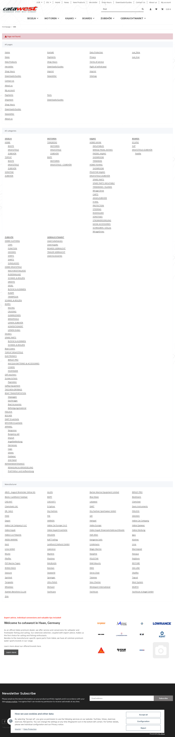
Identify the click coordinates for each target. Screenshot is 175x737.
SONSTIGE (9, 172)
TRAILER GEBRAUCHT (56, 252)
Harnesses (12, 445)
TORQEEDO (52, 142)
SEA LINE (136, 568)
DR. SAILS (9, 511)
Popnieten (12, 382)
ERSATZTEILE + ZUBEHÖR (61, 164)
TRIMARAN (97, 161)
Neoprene (12, 430)
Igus (134, 535)
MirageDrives (98, 231)
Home (57, 2)
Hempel (93, 520)
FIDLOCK (8, 411)
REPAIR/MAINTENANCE (14, 463)
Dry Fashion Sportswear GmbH (103, 511)
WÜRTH (135, 587)
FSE (48, 516)
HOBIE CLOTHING (12, 241)
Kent (7, 544)
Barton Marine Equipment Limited (104, 492)
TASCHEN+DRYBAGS (13, 389)
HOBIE (7, 142)
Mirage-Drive (98, 190)
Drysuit (11, 437)
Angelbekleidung (15, 441)
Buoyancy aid (13, 434)
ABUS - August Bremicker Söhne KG (20, 492)
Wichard (50, 587)
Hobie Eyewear (138, 525)
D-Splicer (51, 506)
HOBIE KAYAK (95, 142)
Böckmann (136, 497)
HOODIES (12, 252)
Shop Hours (107, 2)
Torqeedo (9, 582)
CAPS (10, 244)
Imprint (18, 729)
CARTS (95, 194)
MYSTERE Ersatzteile (13, 423)
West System (137, 582)
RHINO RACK (10, 568)
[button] (150, 9)
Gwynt (7, 520)
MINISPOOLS (13, 319)
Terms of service (97, 62)
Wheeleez (9, 587)
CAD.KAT (8, 501)
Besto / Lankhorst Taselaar (16, 497)
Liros (134, 544)
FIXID (7, 516)
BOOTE (11, 146)
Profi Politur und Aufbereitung (21, 471)
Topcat (135, 577)
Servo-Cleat (94, 572)
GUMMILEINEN (14, 315)
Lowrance (51, 549)
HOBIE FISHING (96, 164)
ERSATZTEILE (13, 150)
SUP (133, 146)
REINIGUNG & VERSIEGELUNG (20, 467)
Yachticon (94, 591)
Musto (7, 553)
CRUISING (12, 311)
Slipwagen (12, 397)
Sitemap (93, 76)
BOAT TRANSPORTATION (15, 393)
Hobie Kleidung (138, 530)
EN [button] (47, 2)
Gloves (11, 452)
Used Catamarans (55, 241)
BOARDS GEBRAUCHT (56, 248)
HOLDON (51, 535)
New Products (79, 2)
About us (153, 2)
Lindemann (94, 544)
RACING (11, 308)
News (66, 2)
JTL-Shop (161, 734)
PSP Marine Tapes (12, 563)
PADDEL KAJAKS (99, 153)
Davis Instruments (140, 506)
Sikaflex (135, 572)
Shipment (9, 99)
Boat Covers (10, 348)
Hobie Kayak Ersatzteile (57, 530)
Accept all (143, 715)
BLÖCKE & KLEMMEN (17, 289)
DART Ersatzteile (12, 419)
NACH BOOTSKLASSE (17, 270)
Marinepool (137, 549)
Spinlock (8, 577)
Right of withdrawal (98, 66)
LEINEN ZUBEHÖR (15, 322)
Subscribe (163, 698)
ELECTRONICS (11, 356)
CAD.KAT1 (51, 501)
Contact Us (140, 2)
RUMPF (11, 293)
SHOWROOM (98, 157)
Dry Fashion (52, 511)
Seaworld (51, 572)
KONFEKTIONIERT (15, 326)
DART (92, 506)
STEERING (97, 209)
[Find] (143, 9)
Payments (51, 57)
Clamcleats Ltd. (11, 506)
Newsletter (52, 76)
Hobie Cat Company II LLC (16, 525)
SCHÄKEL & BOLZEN (16, 278)
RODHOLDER (98, 213)
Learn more (11, 652)
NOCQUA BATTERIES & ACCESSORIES (23, 363)
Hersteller (93, 2)
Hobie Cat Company (140, 520)
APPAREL (8, 426)
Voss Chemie (95, 582)
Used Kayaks (52, 244)
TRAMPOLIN (13, 296)
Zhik (6, 596)
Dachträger (13, 400)
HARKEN (50, 520)
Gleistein (136, 516)
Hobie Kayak (10, 530)
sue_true (136, 57)
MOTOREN (54, 146)
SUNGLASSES (13, 263)
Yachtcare (51, 591)
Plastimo (51, 558)
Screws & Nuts (11, 378)
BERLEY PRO (13, 360)
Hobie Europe (95, 525)
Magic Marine (95, 549)
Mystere (50, 553)
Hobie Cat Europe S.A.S (57, 525)
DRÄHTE (11, 282)
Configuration (143, 721)
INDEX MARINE (11, 539)
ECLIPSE (135, 142)
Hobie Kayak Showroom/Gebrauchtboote (107, 530)
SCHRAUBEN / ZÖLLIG (102, 228)
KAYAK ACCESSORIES (102, 224)
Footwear (12, 456)
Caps (10, 449)
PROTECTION (98, 205)
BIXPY (49, 157)
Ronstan (50, 568)
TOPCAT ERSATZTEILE (14, 352)
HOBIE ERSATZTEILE (13, 267)
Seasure (8, 572)
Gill (91, 516)
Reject (143, 728)
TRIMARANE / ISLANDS (102, 187)
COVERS (11, 367)
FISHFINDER (13, 371)
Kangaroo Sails (96, 539)
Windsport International (100, 587)
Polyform (136, 558)
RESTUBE (136, 563)
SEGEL (10, 285)
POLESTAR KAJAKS (97, 172)
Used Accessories (54, 256)
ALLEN (50, 492)
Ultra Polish (52, 582)
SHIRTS (11, 256)
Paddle (138, 153)
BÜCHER (8, 415)
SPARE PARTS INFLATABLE (104, 183)
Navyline (93, 553)
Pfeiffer (8, 558)
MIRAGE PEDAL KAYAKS (103, 150)
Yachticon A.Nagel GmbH (142, 591)
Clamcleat (136, 501)
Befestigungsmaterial (17, 408)
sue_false (136, 52)
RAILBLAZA (51, 563)
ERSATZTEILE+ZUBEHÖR (100, 176)
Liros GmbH (10, 549)
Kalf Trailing (52, 539)
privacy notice (11, 701)
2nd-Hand (12, 460)
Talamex (93, 577)
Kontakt (50, 52)
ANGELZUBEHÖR (100, 198)
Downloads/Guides (124, 2)
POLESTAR (94, 558)
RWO (92, 568)
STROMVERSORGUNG (102, 220)
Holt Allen (94, 535)
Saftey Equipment (12, 386)
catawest (93, 501)
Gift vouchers (10, 374)
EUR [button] (38, 2)
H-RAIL (95, 202)
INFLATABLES (98, 146)
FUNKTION (12, 248)
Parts (49, 95)
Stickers (8, 334)
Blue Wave (94, 497)
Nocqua (135, 553)
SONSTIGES (97, 216)
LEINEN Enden (14, 330)
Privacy (93, 57)
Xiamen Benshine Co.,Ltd (15, 591)
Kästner (135, 539)
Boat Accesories (14, 404)
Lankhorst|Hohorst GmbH (58, 544)
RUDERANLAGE (14, 274)
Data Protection (30, 729)
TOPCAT (8, 157)
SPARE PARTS (98, 179)
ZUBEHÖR (12, 153)
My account (166, 2)
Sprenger (51, 577)
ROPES (8, 304)
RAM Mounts (95, 563)
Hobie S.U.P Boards (13, 535)
